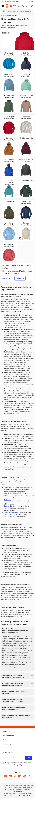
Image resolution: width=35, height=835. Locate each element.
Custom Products (8, 785)
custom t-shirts (27, 787)
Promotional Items (20, 785)
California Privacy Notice (22, 789)
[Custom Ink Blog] (29, 776)
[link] (10, 6)
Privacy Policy (9, 789)
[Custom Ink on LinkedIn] (10, 776)
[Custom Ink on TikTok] (24, 776)
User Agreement (18, 791)
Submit (28, 758)
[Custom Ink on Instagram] (19, 776)
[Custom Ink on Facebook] (5, 776)
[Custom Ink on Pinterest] (15, 776)
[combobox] (17, 11)
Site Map (30, 785)
